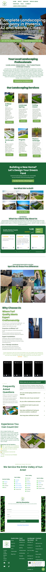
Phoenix (5, 481)
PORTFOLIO (16, 4)
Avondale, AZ (30, 558)
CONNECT (28, 4)
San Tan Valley (18, 485)
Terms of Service (26, 525)
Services (13, 546)
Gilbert (16, 481)
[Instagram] (8, 563)
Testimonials (14, 551)
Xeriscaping (21, 558)
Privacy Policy (19, 525)
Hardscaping (22, 553)
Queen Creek (18, 483)
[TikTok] (8, 566)
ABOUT (20, 1)
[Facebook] (4, 563)
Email (8, 514)
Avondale (29, 485)
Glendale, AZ (30, 542)
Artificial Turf (22, 542)
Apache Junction (18, 487)
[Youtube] (4, 566)
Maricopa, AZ (30, 556)
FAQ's (22, 4)
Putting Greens (22, 550)
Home (12, 540)
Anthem (39, 482)
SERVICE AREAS (34, 1)
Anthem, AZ (29, 545)
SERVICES (25, 1)
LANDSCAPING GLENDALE (20, 6)
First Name (9, 509)
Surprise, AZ (29, 547)
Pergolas (21, 556)
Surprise (28, 481)
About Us (13, 543)
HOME (14, 1)
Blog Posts (13, 554)
